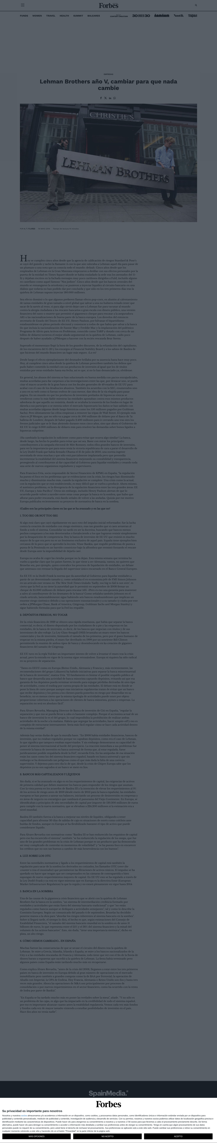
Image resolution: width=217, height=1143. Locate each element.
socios (24, 1116)
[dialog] (108, 1120)
